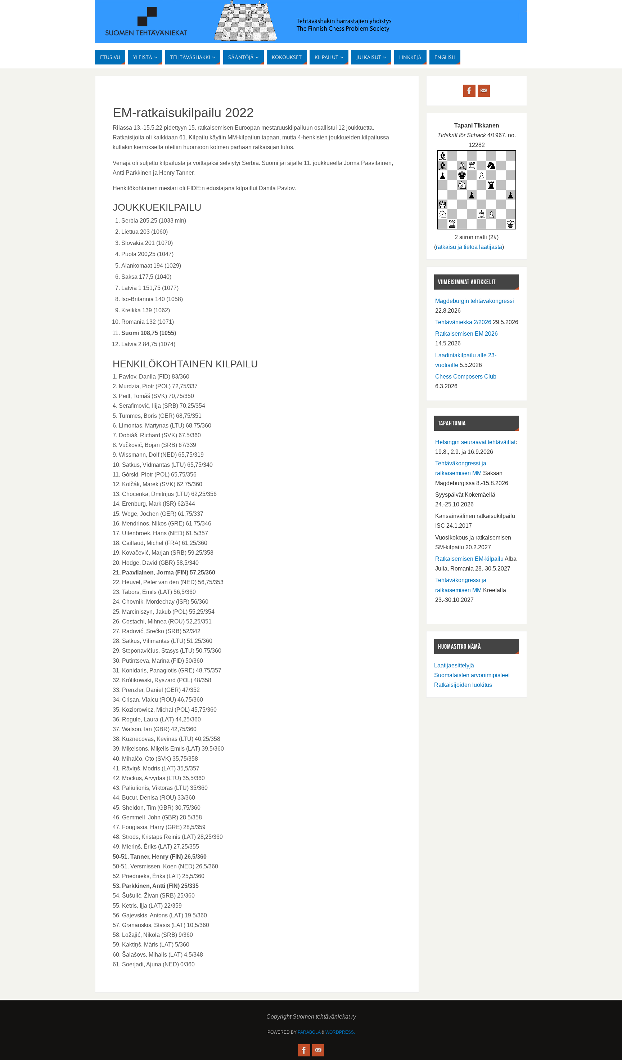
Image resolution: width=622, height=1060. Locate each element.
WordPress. (340, 1032)
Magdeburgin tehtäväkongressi (474, 301)
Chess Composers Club (465, 377)
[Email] (484, 91)
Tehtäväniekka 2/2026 (463, 322)
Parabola (309, 1032)
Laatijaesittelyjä (454, 665)
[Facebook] (469, 91)
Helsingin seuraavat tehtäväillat (475, 442)
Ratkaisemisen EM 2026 (466, 334)
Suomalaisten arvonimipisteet (472, 675)
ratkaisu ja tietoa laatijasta (469, 247)
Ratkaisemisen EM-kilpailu (469, 559)
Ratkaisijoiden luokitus (463, 685)
